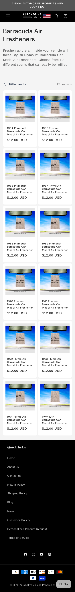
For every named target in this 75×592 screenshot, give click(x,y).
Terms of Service (18, 537)
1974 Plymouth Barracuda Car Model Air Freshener (20, 420)
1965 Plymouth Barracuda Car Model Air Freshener (55, 131)
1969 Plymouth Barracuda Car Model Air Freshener (55, 247)
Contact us (14, 475)
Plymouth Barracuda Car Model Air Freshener (55, 420)
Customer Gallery (18, 520)
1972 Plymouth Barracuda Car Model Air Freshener (20, 362)
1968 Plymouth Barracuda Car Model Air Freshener (20, 247)
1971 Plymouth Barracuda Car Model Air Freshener (55, 304)
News (11, 511)
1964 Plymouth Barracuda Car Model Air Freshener (20, 131)
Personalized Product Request (27, 529)
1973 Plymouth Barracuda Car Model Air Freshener (55, 362)
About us (13, 466)
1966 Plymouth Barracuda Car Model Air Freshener (20, 189)
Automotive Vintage (31, 585)
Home (11, 458)
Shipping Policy (17, 493)
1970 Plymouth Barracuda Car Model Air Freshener (20, 304)
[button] (8, 16)
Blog (10, 502)
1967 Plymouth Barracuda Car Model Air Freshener (55, 189)
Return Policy (16, 484)
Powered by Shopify (53, 585)
